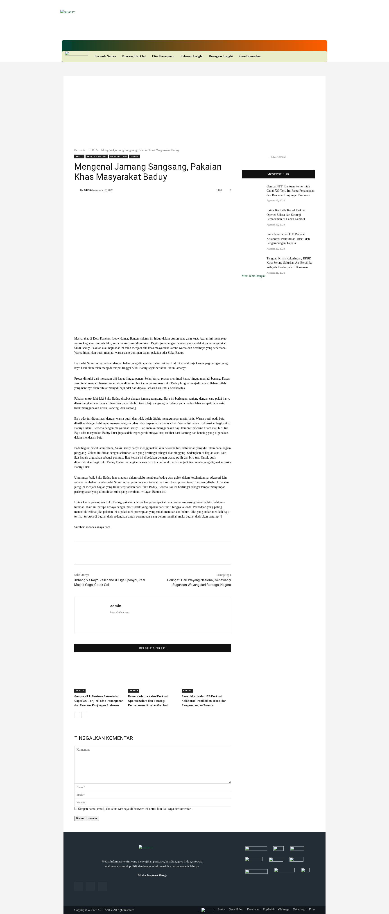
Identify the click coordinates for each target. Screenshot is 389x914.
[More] (208, 201)
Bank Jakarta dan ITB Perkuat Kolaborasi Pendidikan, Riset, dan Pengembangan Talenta (204, 701)
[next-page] (84, 715)
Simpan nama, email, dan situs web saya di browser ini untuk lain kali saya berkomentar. (134, 808)
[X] (178, 31)
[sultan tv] (152, 848)
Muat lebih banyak (253, 276)
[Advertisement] (194, 109)
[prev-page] (77, 715)
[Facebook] (163, 31)
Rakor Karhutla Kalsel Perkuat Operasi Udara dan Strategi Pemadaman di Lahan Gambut (148, 701)
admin (88, 189)
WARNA (134, 156)
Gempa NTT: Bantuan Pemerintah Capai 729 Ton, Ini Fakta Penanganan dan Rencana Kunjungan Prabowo (98, 701)
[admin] (77, 190)
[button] (67, 45)
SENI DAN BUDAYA (96, 156)
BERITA (93, 150)
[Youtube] (186, 31)
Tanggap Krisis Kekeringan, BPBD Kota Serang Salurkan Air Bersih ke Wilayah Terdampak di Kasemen (289, 263)
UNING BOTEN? (118, 156)
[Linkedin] (171, 31)
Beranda (79, 150)
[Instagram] (90, 886)
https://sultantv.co (119, 612)
